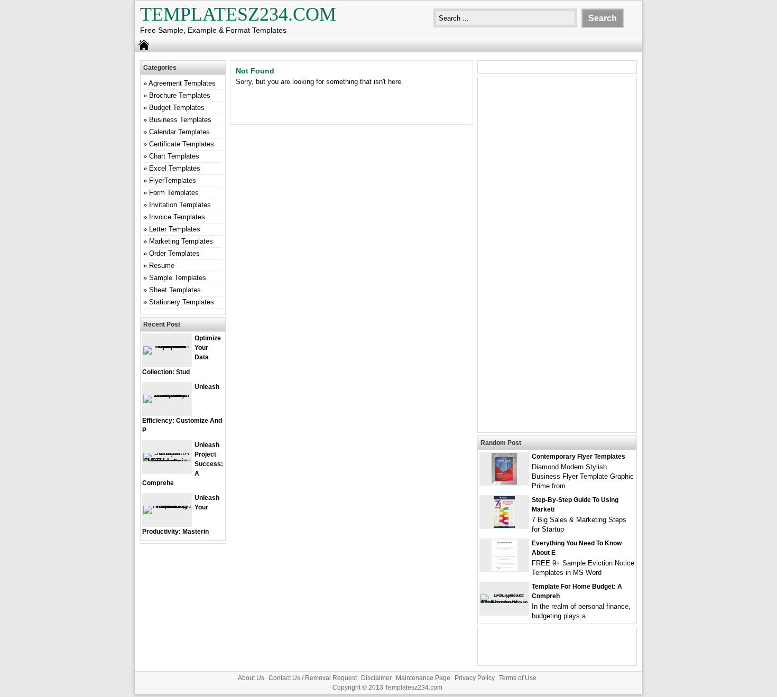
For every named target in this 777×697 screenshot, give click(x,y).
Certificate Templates (181, 144)
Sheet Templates (175, 290)
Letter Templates (174, 229)
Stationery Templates (181, 302)
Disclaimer (376, 678)
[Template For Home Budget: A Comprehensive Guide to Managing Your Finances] (504, 603)
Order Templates (174, 253)
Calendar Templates (179, 132)
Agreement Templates (182, 83)
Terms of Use (517, 678)
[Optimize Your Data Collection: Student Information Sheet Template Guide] (167, 346)
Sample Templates (177, 278)
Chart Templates (174, 156)
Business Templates (180, 120)
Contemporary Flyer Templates (578, 456)
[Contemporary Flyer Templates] (504, 482)
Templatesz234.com (238, 14)
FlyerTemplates (172, 180)
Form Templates (174, 193)
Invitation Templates (180, 205)
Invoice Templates (177, 217)
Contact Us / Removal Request (313, 678)
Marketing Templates (181, 241)
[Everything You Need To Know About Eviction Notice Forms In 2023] (504, 569)
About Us (251, 678)
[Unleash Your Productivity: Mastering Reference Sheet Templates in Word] (167, 505)
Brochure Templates (179, 95)
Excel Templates (174, 168)
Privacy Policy (475, 678)
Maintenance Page (423, 678)
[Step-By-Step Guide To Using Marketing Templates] (504, 525)
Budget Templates (177, 107)
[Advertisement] (557, 261)
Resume (161, 265)
